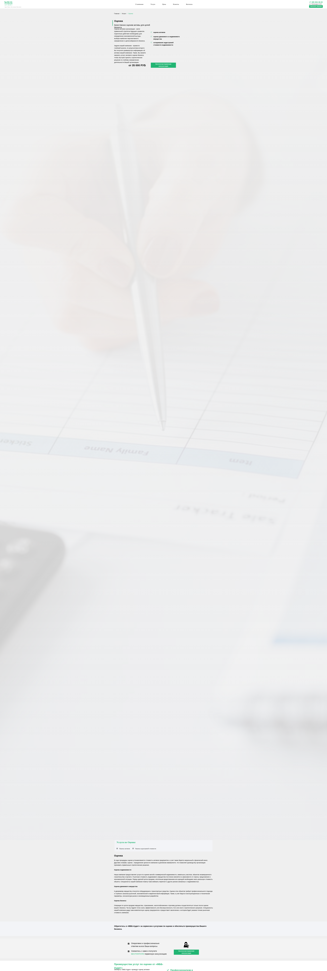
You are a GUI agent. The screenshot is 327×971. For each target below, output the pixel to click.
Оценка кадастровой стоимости (145, 848)
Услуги (153, 4)
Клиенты (176, 4)
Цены (164, 4)
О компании (139, 4)
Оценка (130, 13)
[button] (316, 6)
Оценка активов (124, 848)
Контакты (189, 4)
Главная (116, 13)
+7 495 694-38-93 (316, 2)
